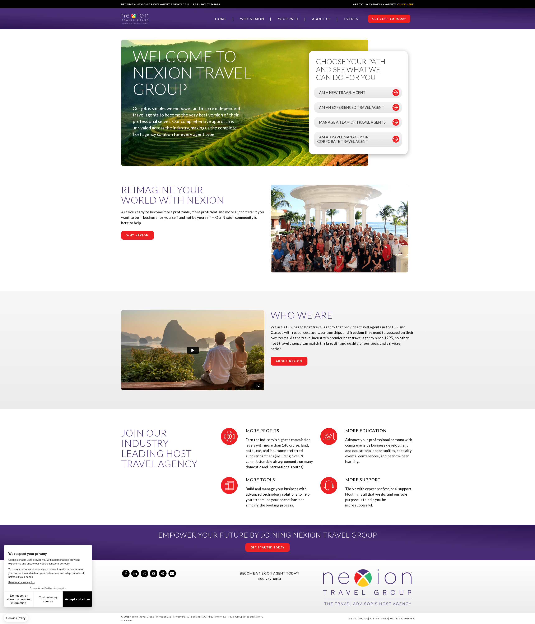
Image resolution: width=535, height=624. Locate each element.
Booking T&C (198, 616)
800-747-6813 (269, 579)
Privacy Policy (181, 616)
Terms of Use (163, 616)
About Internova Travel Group (225, 616)
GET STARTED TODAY (389, 18)
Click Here (405, 4)
